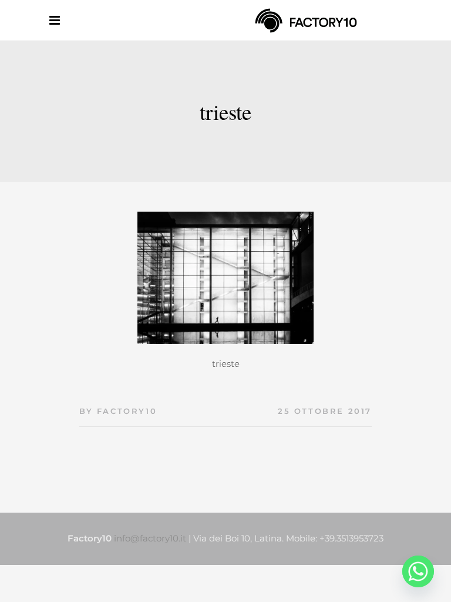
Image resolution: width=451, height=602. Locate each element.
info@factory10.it (150, 538)
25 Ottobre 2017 (325, 411)
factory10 (127, 411)
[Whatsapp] (418, 571)
